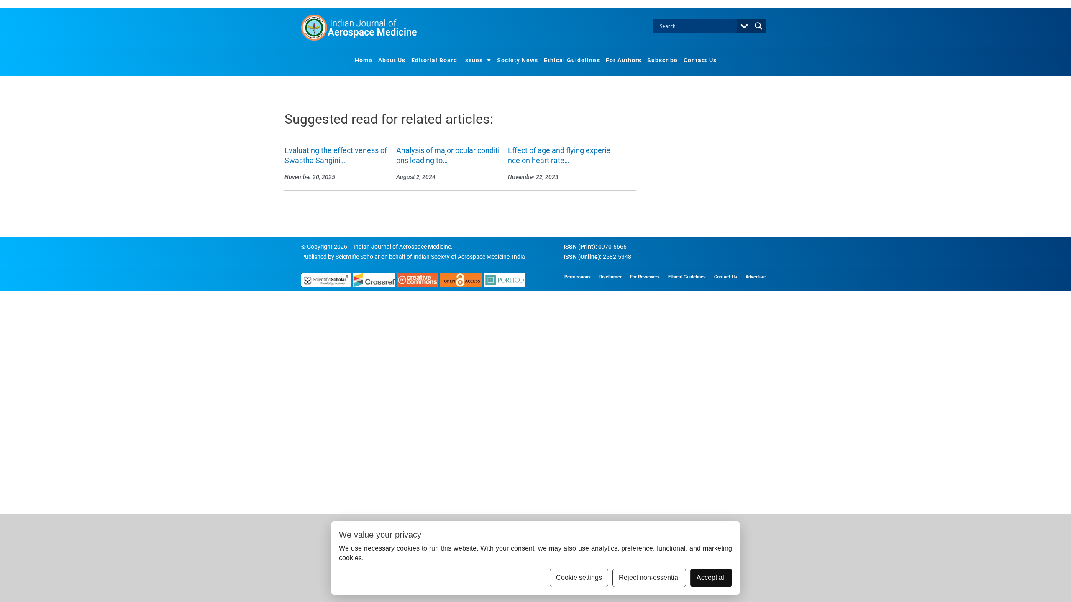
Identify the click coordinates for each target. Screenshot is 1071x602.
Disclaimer (610, 277)
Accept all (711, 577)
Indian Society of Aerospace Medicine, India (469, 256)
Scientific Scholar (358, 256)
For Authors (623, 60)
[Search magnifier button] (758, 26)
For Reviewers (645, 277)
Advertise (756, 277)
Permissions (577, 277)
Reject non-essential (649, 577)
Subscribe (662, 60)
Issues (473, 60)
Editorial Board (434, 60)
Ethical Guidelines (572, 60)
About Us (391, 60)
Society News (517, 60)
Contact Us (700, 60)
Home (363, 60)
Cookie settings (579, 577)
